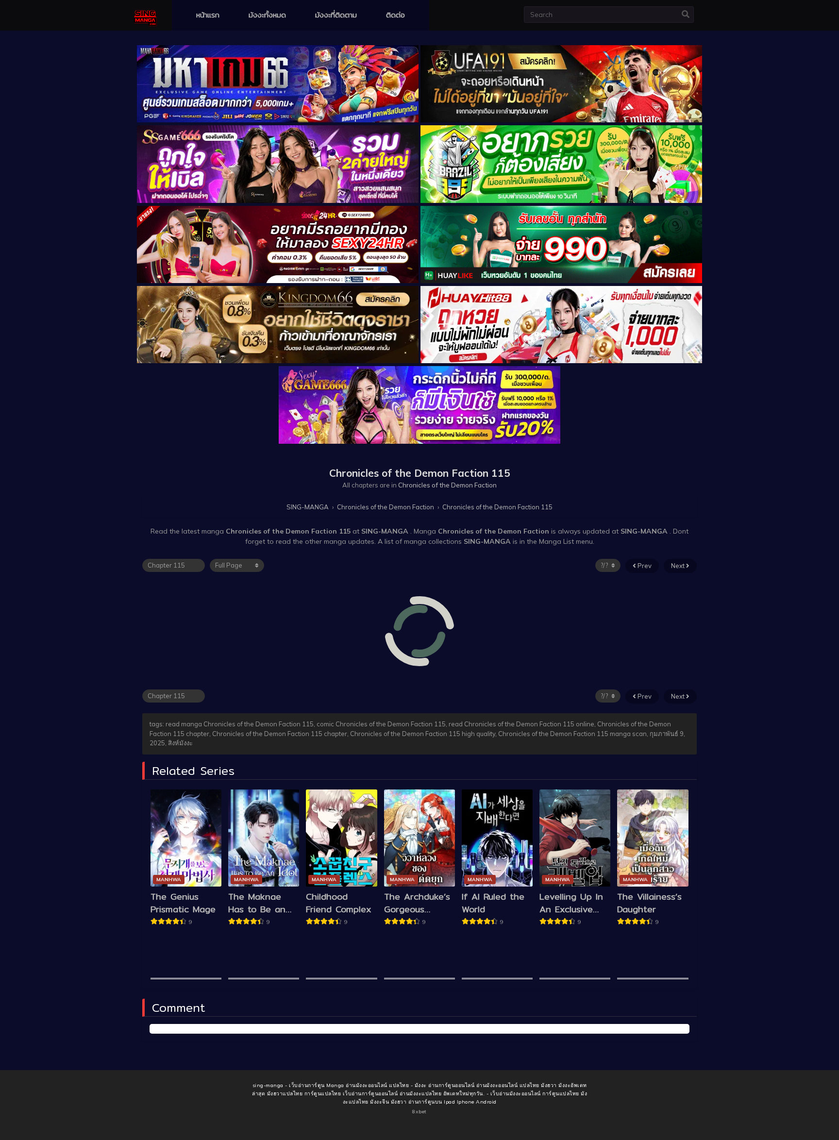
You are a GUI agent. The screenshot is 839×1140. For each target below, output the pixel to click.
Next (678, 566)
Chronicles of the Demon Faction (447, 485)
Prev (644, 566)
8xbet (419, 1111)
